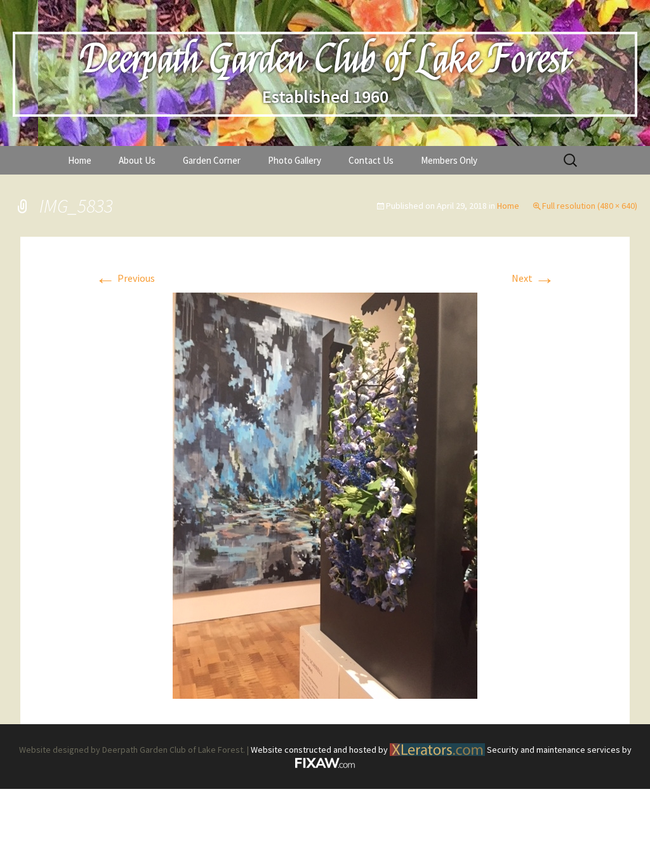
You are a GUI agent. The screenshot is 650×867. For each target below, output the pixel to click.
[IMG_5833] (325, 494)
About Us (137, 160)
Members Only (449, 160)
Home (79, 160)
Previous (125, 278)
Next (533, 278)
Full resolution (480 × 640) (589, 205)
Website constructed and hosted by (320, 749)
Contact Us (371, 160)
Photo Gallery (294, 160)
